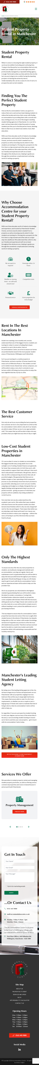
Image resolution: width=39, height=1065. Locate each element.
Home (3, 15)
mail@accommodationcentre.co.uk (18, 914)
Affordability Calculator (19, 1000)
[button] (10, 827)
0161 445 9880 (11, 2)
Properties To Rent (19, 991)
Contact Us (19, 1003)
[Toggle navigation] (36, 9)
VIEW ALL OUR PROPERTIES (19, 307)
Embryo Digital (20, 1062)
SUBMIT (11, 892)
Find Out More (19, 811)
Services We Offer (19, 994)
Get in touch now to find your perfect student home (19, 755)
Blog (19, 997)
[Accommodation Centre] (5, 9)
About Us (19, 988)
